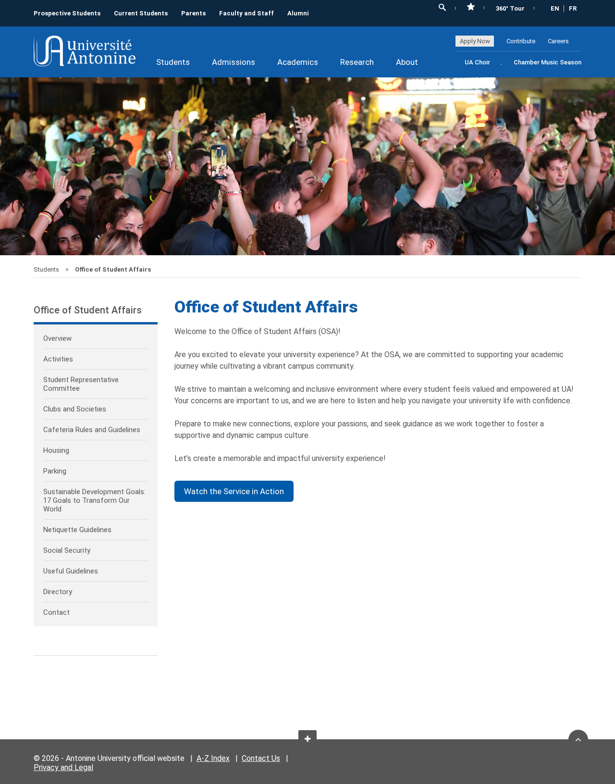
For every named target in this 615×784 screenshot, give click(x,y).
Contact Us (261, 758)
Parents (193, 13)
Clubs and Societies (74, 409)
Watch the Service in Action (234, 491)
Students (173, 62)
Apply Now (475, 41)
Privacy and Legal (63, 767)
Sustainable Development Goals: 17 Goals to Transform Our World (94, 500)
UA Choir (477, 62)
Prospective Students (67, 13)
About (407, 62)
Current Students (141, 13)
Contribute (520, 41)
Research (357, 62)
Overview (57, 338)
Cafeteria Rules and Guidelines (91, 429)
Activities (58, 359)
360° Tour (510, 8)
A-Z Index (213, 758)
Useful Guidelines (70, 571)
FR (573, 8)
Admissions (233, 62)
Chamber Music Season (547, 62)
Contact (56, 612)
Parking (54, 471)
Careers (558, 41)
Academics (297, 62)
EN (555, 8)
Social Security (66, 550)
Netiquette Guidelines (77, 529)
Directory (57, 591)
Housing (56, 450)
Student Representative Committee (81, 384)
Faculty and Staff (246, 13)
